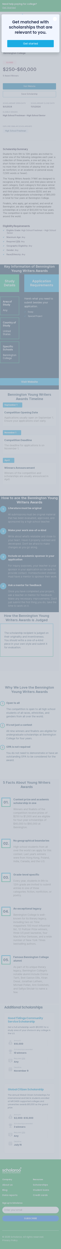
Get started (30, 43)
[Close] (55, 19)
